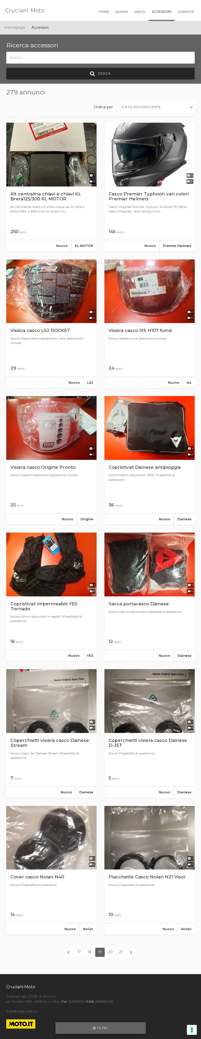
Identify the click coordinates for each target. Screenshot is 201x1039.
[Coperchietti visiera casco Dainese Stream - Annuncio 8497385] (51, 733)
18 (89, 952)
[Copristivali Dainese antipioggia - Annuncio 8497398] (149, 460)
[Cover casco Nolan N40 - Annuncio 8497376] (51, 870)
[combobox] (158, 107)
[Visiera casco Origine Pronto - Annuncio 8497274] (51, 460)
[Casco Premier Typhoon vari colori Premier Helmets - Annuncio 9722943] (149, 187)
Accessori (161, 12)
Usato (140, 12)
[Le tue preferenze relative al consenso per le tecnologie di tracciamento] (192, 1030)
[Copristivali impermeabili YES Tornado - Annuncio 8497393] (51, 597)
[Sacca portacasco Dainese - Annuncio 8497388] (149, 597)
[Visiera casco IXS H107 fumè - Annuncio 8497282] (149, 323)
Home (104, 12)
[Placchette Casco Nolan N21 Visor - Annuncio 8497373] (149, 870)
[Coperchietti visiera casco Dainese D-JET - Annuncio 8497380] (149, 733)
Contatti (186, 12)
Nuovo (121, 12)
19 (100, 952)
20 (110, 952)
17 (79, 952)
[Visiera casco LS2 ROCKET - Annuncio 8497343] (51, 323)
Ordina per (103, 107)
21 (121, 952)
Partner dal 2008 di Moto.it (31, 996)
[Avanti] (131, 952)
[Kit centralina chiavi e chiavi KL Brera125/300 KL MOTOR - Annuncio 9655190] (51, 187)
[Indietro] (68, 952)
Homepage (14, 27)
